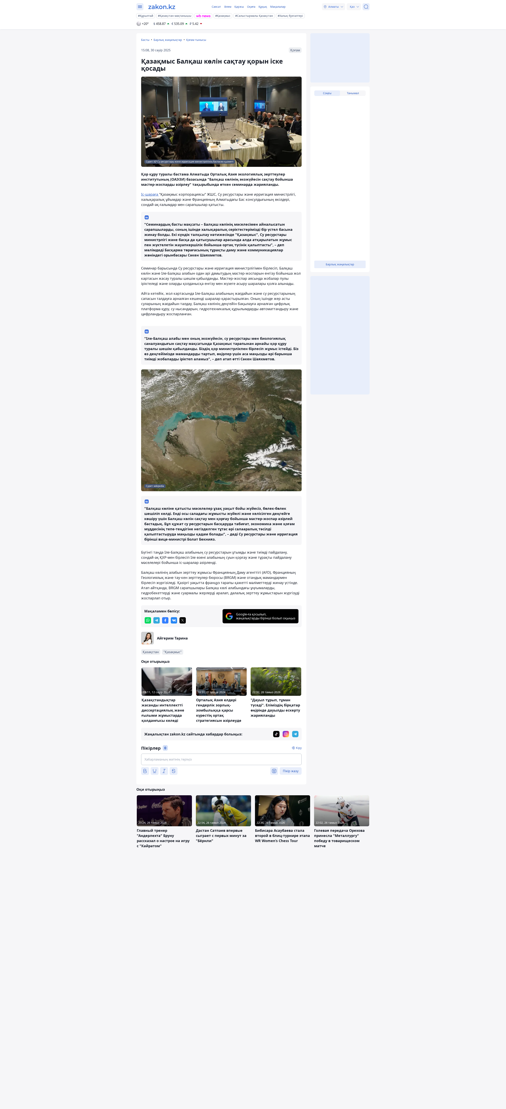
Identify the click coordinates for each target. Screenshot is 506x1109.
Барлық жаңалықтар (168, 40)
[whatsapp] (147, 620)
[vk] (173, 620)
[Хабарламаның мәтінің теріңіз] (221, 759)
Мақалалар (278, 6)
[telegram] (156, 620)
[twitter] (182, 620)
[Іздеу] (366, 6)
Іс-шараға (150, 194)
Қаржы (239, 6)
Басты (145, 40)
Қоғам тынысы (196, 40)
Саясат (216, 6)
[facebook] (165, 620)
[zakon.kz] (161, 6)
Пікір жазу (290, 771)
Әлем (227, 6)
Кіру (299, 748)
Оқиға (251, 6)
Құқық (263, 6)
